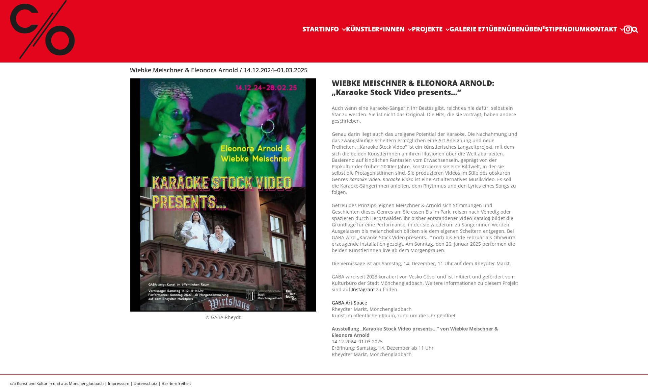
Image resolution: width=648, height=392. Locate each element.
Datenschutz (145, 383)
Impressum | (121, 383)
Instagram (363, 289)
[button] (635, 29)
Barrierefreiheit (176, 383)
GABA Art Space (349, 302)
